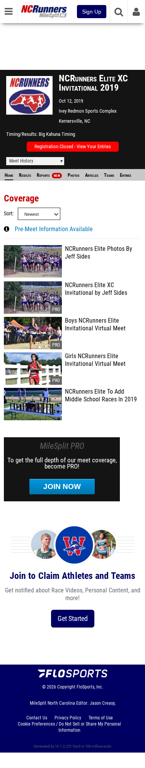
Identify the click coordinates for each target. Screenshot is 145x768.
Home (9, 175)
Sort (8, 213)
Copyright (66, 687)
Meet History (21, 161)
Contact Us (36, 718)
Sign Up (91, 11)
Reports (48, 175)
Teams (109, 175)
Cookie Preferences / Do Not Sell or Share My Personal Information (69, 727)
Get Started (73, 618)
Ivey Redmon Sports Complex (88, 111)
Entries (125, 175)
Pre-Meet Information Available (54, 229)
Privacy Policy (68, 718)
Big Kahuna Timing (57, 134)
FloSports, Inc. (90, 687)
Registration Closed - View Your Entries (72, 146)
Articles (91, 175)
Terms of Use (101, 718)
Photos (73, 175)
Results (25, 175)
